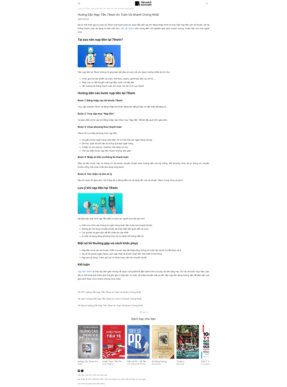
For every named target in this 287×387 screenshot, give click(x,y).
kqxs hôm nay (83, 384)
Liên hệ (88, 375)
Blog (88, 8)
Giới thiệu (81, 375)
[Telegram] (82, 371)
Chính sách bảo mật (99, 375)
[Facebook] (79, 371)
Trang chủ (81, 8)
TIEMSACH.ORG (97, 379)
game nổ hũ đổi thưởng (96, 384)
